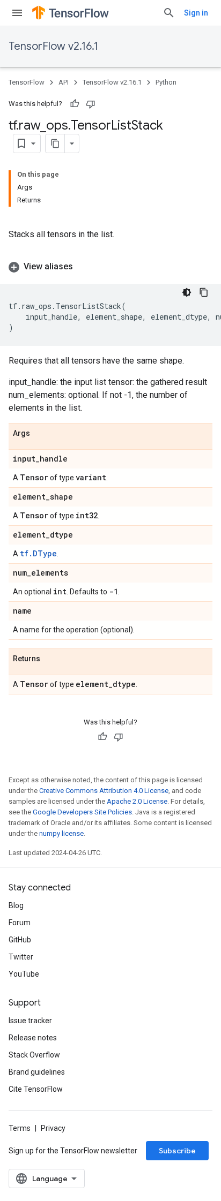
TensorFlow (27, 82)
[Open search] (169, 12)
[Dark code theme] (186, 292)
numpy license (61, 833)
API (63, 82)
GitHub (20, 939)
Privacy (53, 1128)
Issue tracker (30, 1020)
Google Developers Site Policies (82, 812)
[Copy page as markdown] (55, 143)
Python (166, 82)
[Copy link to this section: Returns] (51, 659)
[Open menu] (17, 13)
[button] (110, 266)
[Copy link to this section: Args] (40, 433)
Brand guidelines (37, 1072)
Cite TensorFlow (36, 1089)
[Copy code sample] (203, 292)
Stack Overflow (34, 1055)
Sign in (196, 13)
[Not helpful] (91, 104)
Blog (16, 905)
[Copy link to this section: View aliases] (83, 266)
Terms (20, 1128)
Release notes (33, 1037)
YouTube (24, 974)
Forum (20, 922)
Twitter (21, 957)
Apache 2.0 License (137, 801)
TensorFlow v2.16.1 (53, 46)
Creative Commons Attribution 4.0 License (103, 791)
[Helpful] (75, 104)
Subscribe (177, 1150)
